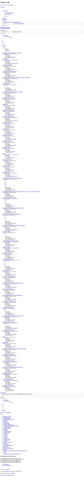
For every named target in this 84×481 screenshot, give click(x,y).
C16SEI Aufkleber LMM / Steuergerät (10, 71)
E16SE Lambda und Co (7, 159)
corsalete (13, 383)
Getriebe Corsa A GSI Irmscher (8, 116)
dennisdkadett (6, 198)
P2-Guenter (6, 84)
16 (5, 186)
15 (5, 185)
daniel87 (13, 319)
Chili (5, 166)
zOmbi (5, 142)
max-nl (13, 81)
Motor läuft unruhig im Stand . (8, 385)
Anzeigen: (3, 394)
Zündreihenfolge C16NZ (7, 373)
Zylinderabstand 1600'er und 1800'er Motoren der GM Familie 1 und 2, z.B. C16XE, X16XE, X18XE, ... (22, 191)
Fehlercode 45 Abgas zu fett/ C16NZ (9, 197)
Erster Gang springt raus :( (7, 141)
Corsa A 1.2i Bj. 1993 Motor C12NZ (9, 301)
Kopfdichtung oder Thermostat (8, 307)
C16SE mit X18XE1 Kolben (8, 259)
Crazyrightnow (7, 380)
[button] (5, 35)
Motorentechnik (5, 28)
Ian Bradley (7, 469)
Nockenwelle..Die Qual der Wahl (9, 321)
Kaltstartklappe (5, 104)
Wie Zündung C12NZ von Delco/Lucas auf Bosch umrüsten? (14, 225)
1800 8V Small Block (7, 231)
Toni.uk (5, 92)
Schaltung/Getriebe (6, 83)
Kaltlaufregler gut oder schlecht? (8, 110)
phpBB (6, 471)
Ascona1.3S (6, 78)
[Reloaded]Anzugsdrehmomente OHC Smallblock (12, 52)
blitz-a (5, 136)
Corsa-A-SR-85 (7, 154)
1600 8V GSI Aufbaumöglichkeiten (9, 276)
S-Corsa (5, 215)
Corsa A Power (7, 117)
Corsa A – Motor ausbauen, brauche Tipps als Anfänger (13, 91)
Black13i (6, 53)
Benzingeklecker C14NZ (7, 135)
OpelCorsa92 (6, 331)
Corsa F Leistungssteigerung (8, 379)
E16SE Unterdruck (6, 270)
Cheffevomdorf (7, 60)
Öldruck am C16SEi (6, 172)
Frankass (6, 226)
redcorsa (13, 75)
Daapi (5, 123)
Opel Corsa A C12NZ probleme (8, 330)
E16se (4, 336)
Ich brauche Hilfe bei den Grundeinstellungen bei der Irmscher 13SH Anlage (16, 77)
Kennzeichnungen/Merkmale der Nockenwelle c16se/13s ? (13, 207)
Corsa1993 (14, 139)
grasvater (6, 66)
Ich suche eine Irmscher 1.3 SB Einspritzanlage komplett (13, 282)
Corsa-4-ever (6, 173)
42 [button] (3, 44)
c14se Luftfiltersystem (7, 122)
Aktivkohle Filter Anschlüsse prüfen (9, 354)
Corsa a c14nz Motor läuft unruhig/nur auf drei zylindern (13, 315)
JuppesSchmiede (7, 260)
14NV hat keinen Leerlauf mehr (8, 289)
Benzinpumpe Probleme (7, 253)
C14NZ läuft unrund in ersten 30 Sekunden (10, 240)
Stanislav (13, 223)
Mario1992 (6, 355)
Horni (5, 99)
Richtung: (25, 394)
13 (5, 183)
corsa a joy (6, 368)
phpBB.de (13, 473)
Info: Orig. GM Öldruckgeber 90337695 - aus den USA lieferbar (14, 348)
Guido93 (6, 302)
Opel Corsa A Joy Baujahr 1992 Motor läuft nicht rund (12, 367)
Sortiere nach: (13, 394)
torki (13, 195)
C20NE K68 (5, 59)
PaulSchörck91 (7, 316)
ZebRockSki (6, 179)
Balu (13, 205)
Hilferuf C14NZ (6, 342)
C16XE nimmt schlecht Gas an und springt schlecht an (12, 295)
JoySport (6, 343)
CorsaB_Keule (7, 241)
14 (5, 184)
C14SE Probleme (6, 128)
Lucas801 (6, 337)
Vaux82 (13, 69)
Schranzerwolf (7, 362)
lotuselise (6, 192)
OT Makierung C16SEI (7, 65)
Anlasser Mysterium (6, 165)
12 (5, 182)
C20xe (4, 153)
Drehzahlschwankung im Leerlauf (9, 98)
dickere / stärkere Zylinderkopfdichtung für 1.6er (11, 214)
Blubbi (5, 72)
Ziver (5, 254)
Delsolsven (6, 386)
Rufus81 (5, 349)
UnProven (6, 160)
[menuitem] (9, 12)
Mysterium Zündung (6, 147)
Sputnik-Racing (7, 374)
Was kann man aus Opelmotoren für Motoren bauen (12, 178)
